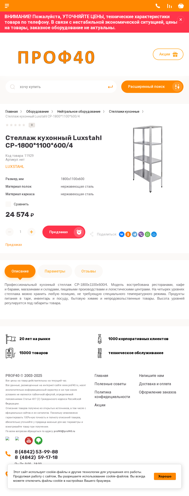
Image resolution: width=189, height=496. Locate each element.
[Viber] (141, 234)
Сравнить (21, 204)
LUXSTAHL (15, 166)
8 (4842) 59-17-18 (36, 457)
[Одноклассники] (128, 234)
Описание (20, 271)
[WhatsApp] (147, 234)
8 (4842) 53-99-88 (36, 452)
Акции (164, 54)
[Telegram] (134, 234)
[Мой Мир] (154, 234)
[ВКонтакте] (121, 234)
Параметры (55, 271)
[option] (147, 159)
